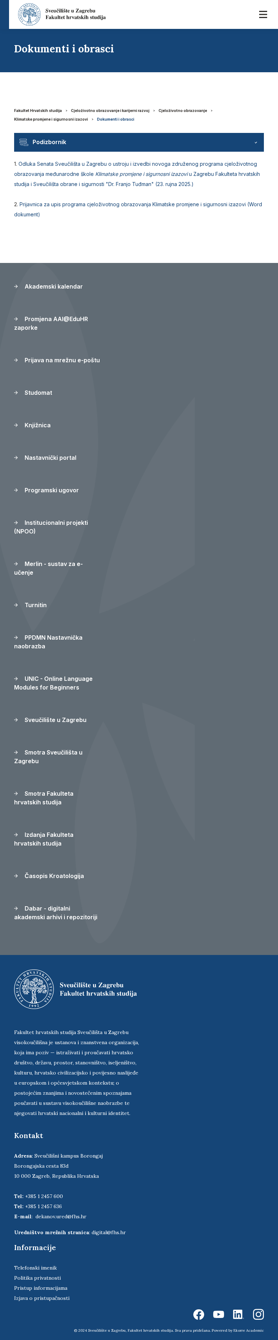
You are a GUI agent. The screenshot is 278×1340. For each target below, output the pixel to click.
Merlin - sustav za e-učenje (48, 568)
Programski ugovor (51, 490)
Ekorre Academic (248, 1330)
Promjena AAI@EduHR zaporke (51, 323)
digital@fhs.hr (109, 1232)
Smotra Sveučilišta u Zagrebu (48, 757)
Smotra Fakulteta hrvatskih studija (43, 798)
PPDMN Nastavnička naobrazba (48, 642)
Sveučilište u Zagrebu (55, 719)
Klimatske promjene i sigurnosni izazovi (51, 119)
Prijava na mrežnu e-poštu (61, 360)
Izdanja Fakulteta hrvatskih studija (43, 839)
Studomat (37, 392)
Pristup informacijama (40, 1288)
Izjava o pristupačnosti (42, 1298)
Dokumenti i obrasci (115, 119)
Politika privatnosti (37, 1278)
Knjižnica (37, 425)
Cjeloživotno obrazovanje (183, 110)
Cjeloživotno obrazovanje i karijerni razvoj (110, 110)
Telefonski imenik (35, 1268)
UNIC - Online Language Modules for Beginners (53, 683)
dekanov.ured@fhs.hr (61, 1216)
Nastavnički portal (49, 457)
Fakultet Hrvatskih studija (38, 110)
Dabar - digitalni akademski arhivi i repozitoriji (55, 913)
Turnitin (35, 605)
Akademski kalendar (53, 286)
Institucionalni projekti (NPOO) (51, 527)
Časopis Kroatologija (53, 875)
